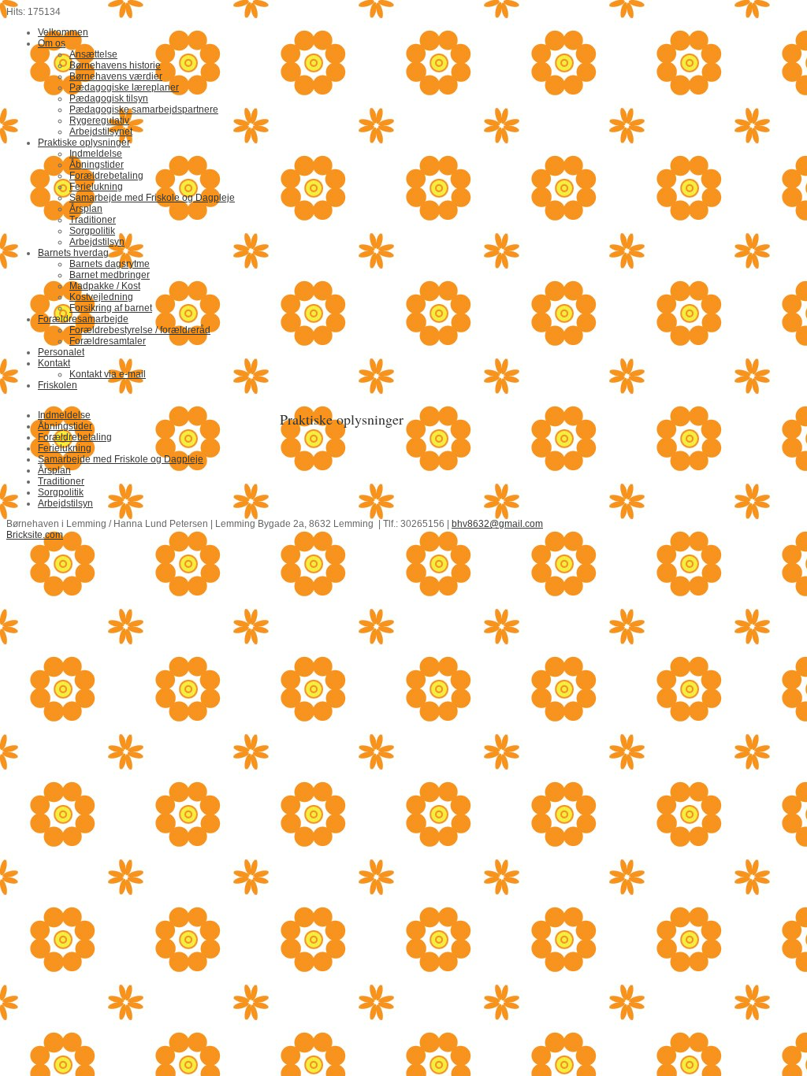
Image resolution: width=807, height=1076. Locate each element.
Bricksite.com (34, 534)
